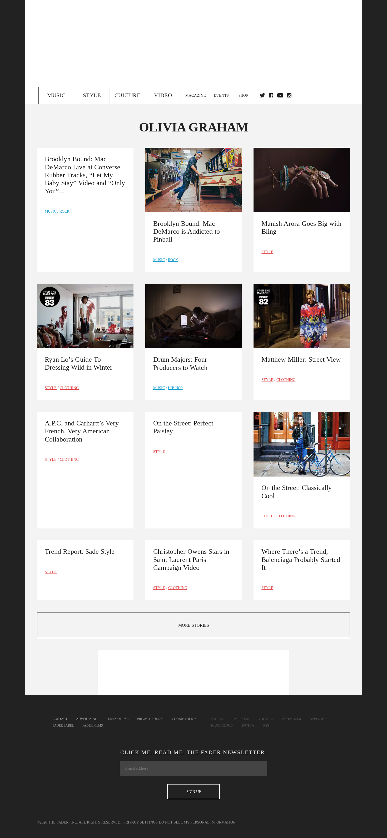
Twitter (262, 95)
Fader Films (92, 725)
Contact (60, 719)
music (50, 211)
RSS (266, 725)
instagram (289, 95)
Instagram (291, 719)
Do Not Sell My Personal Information (197, 822)
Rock (64, 211)
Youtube (266, 719)
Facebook (241, 719)
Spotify (248, 725)
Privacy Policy (150, 719)
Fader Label (63, 725)
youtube (280, 95)
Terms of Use (117, 719)
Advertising (86, 719)
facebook (271, 95)
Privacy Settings (140, 822)
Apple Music (320, 719)
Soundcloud (221, 725)
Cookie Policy (184, 719)
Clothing (69, 388)
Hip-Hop (175, 388)
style (267, 252)
